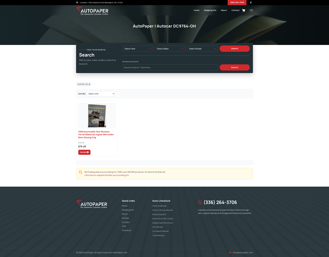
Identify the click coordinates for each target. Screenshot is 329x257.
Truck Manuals (158, 235)
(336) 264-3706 (237, 2)
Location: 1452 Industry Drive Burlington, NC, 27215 (101, 2)
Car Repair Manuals (160, 231)
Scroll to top (6, 129)
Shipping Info (210, 10)
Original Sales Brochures (162, 223)
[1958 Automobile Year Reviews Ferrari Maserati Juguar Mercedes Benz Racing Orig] (97, 115)
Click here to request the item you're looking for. (106, 175)
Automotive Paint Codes (162, 218)
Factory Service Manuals (162, 210)
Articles (125, 218)
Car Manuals (157, 227)
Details (83, 152)
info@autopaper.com (243, 252)
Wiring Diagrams (159, 214)
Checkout (126, 230)
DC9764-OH (83, 84)
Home (196, 10)
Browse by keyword (130, 61)
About (224, 10)
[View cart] (243, 10)
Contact (235, 10)
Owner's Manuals (159, 206)
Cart (124, 226)
